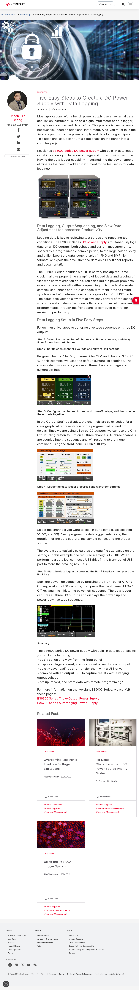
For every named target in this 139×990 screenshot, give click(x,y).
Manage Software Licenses (47, 939)
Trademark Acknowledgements (79, 974)
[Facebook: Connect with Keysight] (10, 965)
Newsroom (73, 935)
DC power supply (94, 242)
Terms (61, 974)
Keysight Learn (14, 946)
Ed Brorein (100, 781)
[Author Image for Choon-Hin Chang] (17, 110)
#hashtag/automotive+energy (110, 808)
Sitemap (52, 974)
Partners (11, 953)
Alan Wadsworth (51, 776)
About (70, 930)
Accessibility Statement (114, 974)
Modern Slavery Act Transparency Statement (86, 950)
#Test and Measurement (55, 812)
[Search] (123, 4)
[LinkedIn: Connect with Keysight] (16, 965)
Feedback (98, 974)
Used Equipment (14, 950)
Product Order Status (45, 942)
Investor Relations (76, 939)
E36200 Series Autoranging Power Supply (67, 703)
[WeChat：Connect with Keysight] (35, 965)
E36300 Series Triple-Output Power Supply (68, 698)
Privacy (43, 974)
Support (38, 930)
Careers (72, 953)
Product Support (43, 935)
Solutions (11, 942)
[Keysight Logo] (16, 4)
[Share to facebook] (17, 130)
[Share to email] (17, 150)
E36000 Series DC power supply (76, 150)
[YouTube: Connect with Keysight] (29, 965)
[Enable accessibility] (6, 984)
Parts (39, 946)
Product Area (8, 14)
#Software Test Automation (57, 910)
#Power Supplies (52, 808)
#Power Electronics (53, 804)
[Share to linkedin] (17, 143)
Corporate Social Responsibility (81, 946)
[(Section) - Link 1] (61, 732)
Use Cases (12, 939)
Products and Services (17, 935)
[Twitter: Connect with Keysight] (22, 965)
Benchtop (25, 14)
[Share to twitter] (17, 137)
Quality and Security (77, 942)
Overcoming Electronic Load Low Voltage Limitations (60, 764)
